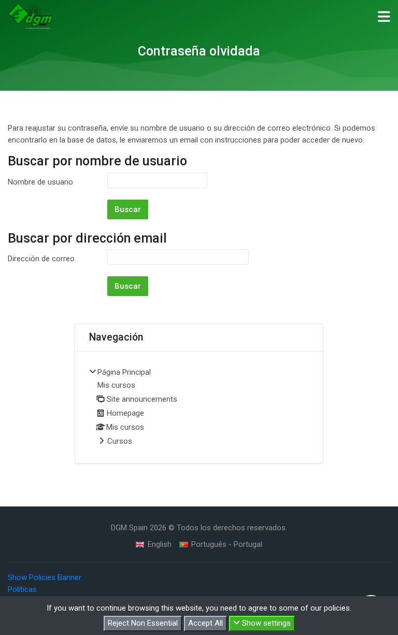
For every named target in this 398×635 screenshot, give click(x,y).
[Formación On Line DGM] (30, 16)
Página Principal (124, 372)
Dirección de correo (41, 258)
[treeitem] (199, 407)
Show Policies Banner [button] (44, 577)
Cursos (119, 441)
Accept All (205, 623)
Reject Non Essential (143, 623)
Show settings (265, 623)
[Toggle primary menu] (384, 16)
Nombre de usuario (40, 182)
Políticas (22, 589)
